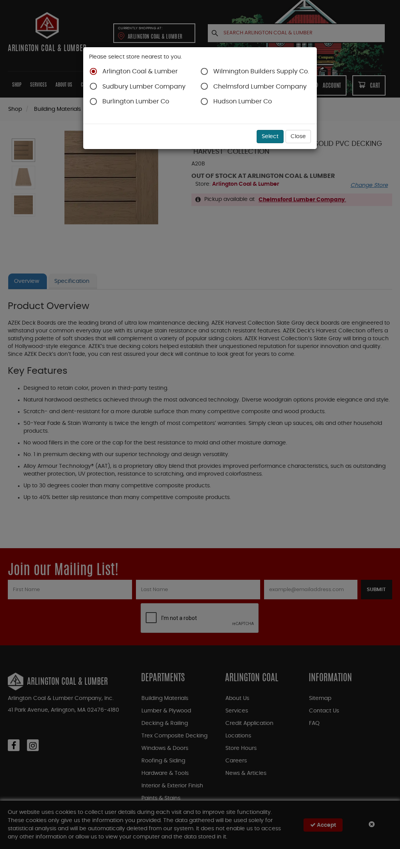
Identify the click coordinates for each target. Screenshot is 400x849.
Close (298, 136)
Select (270, 136)
